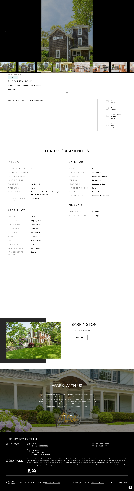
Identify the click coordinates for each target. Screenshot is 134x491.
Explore (79, 337)
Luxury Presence (52, 483)
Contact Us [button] (67, 415)
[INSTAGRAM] (116, 482)
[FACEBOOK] (111, 482)
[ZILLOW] (126, 482)
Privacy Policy (97, 483)
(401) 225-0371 (101, 446)
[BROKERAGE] (121, 482)
